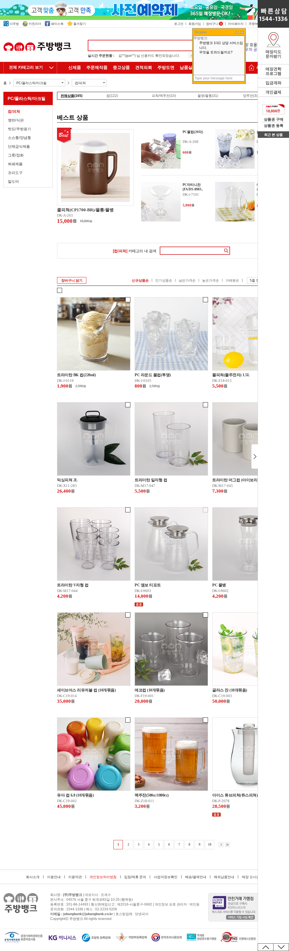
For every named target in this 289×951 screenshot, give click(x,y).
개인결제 (273, 92)
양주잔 (250, 96)
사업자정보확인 (166, 877)
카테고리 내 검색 (134, 251)
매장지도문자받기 (273, 53)
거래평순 (232, 280)
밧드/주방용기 (19, 129)
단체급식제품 (19, 146)
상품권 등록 (273, 125)
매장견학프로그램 (273, 71)
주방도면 (165, 67)
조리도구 (15, 173)
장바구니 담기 (71, 280)
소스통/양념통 (19, 138)
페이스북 (57, 23)
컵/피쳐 (14, 111)
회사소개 (33, 877)
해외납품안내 (224, 877)
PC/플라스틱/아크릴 (26, 98)
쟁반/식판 (16, 120)
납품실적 (188, 67)
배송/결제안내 (195, 877)
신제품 (74, 67)
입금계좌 (273, 82)
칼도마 (13, 181)
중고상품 (121, 67)
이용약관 (75, 877)
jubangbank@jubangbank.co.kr (88, 914)
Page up (265, 947)
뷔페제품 (15, 164)
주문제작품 (97, 67)
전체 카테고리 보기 (26, 67)
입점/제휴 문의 (135, 877)
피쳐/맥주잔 (164, 96)
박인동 (194, 904)
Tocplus (200, 32)
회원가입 (195, 23)
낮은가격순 (187, 280)
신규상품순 (140, 280)
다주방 (14, 23)
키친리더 (35, 23)
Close (254, 456)
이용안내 (54, 877)
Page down (281, 947)
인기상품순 (163, 280)
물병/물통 (208, 96)
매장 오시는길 (252, 877)
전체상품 (71, 96)
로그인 (178, 23)
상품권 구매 (273, 119)
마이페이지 (236, 23)
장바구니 (214, 23)
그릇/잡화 (16, 155)
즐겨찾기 (79, 23)
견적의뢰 (143, 67)
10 (209, 844)
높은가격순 (210, 280)
